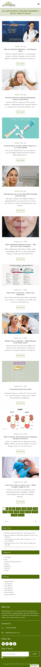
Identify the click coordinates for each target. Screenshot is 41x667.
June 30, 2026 (22, 434)
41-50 (35, 508)
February (9, 594)
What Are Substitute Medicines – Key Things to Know (20, 533)
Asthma (7, 570)
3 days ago (22, 94)
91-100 (28, 511)
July (7, 584)
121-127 (21, 515)
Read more (20, 64)
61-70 (10, 511)
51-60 (5, 511)
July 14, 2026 (22, 338)
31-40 (29, 508)
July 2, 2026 (23, 386)
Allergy (7, 564)
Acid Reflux (8, 557)
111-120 (14, 515)
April (8, 590)
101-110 (34, 511)
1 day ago (23, 46)
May (8, 588)
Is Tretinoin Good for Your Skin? (20, 389)
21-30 (24, 508)
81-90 (22, 511)
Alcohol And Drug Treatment (13, 561)
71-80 (16, 511)
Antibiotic (7, 568)
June (8, 586)
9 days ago (22, 143)
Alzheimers (8, 566)
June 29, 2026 (22, 482)
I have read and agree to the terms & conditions (14, 657)
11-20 (18, 508)
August (8, 581)
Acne (6, 559)
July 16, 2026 (22, 241)
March (8, 592)
